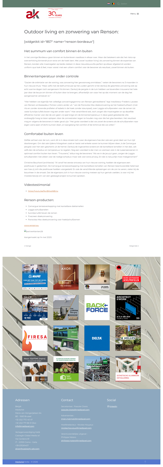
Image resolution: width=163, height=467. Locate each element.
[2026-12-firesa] (35, 338)
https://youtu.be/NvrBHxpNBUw (43, 191)
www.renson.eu (31, 225)
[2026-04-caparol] (97, 277)
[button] (134, 13)
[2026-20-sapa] (97, 368)
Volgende (133, 246)
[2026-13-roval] (128, 368)
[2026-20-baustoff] (35, 307)
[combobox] (132, 3)
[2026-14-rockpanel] (66, 338)
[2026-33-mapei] (35, 277)
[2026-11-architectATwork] (128, 307)
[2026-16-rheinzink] (66, 307)
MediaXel (19, 462)
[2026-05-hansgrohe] (66, 277)
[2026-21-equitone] (35, 368)
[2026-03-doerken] (97, 338)
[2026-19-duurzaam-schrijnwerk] (66, 368)
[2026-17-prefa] (128, 277)
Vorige (28, 246)
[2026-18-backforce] (97, 307)
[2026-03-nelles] (128, 338)
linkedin (113, 406)
